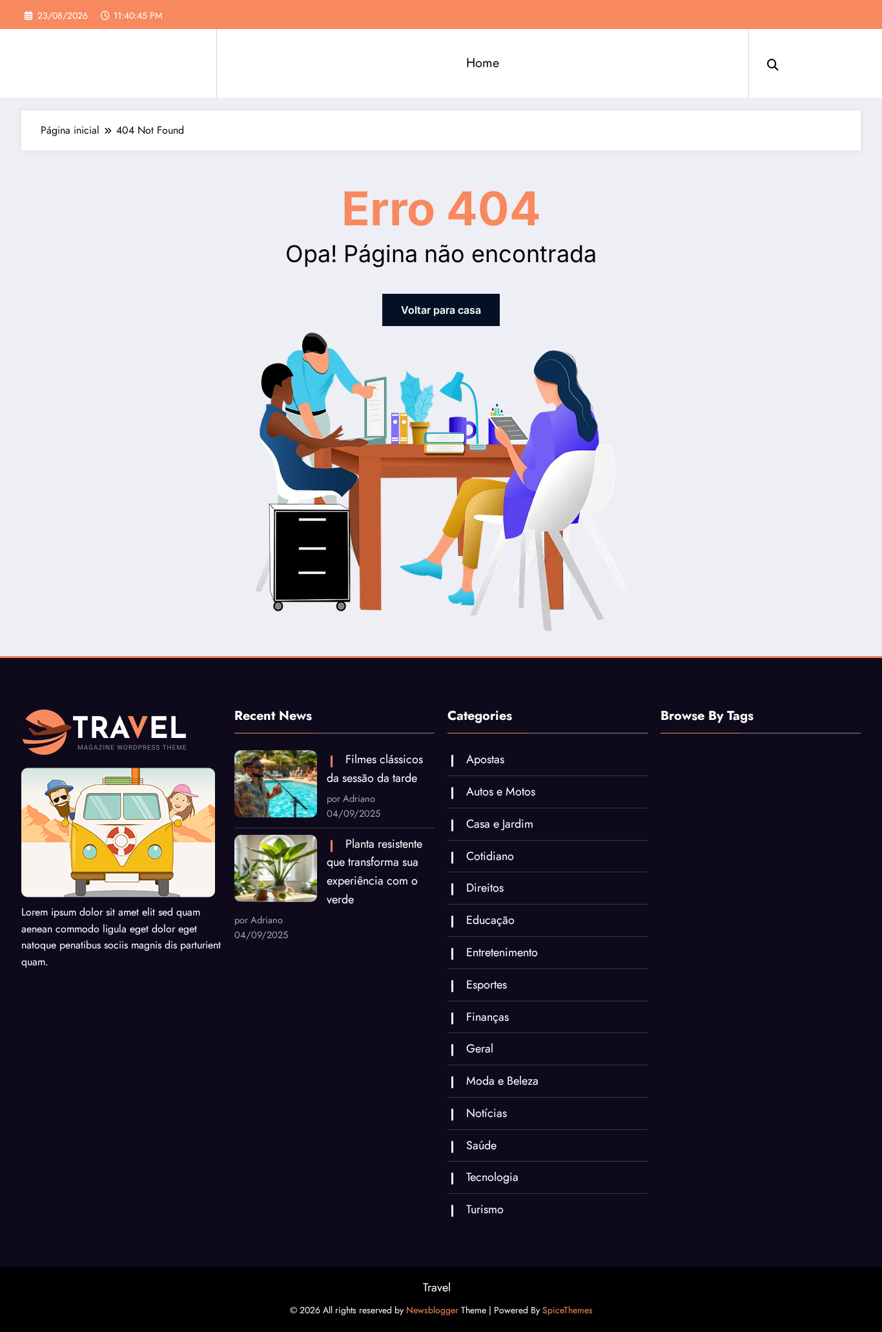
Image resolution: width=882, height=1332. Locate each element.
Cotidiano (490, 856)
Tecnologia (492, 1177)
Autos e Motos (500, 791)
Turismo (485, 1209)
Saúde (481, 1145)
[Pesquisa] (773, 63)
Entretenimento (502, 952)
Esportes (486, 984)
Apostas (485, 759)
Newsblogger (432, 1310)
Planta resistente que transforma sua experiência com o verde (374, 871)
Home (482, 63)
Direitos (485, 887)
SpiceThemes (567, 1310)
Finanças (487, 1017)
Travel (437, 1287)
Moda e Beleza (502, 1080)
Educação (490, 920)
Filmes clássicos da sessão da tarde (375, 768)
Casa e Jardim (499, 823)
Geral (479, 1048)
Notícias (486, 1113)
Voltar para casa (441, 309)
